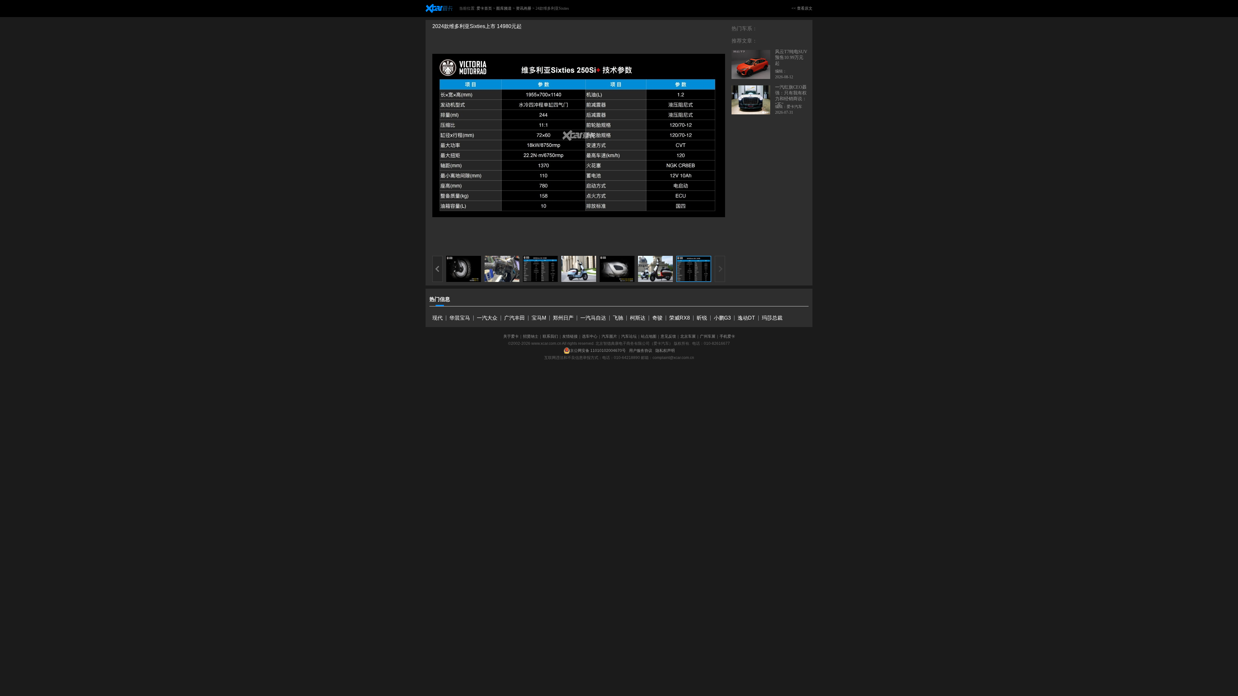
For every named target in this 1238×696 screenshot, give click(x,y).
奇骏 (657, 318)
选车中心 (589, 336)
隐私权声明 (665, 350)
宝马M (539, 318)
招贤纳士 (530, 336)
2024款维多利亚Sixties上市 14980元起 (477, 26)
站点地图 (648, 336)
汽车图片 (609, 336)
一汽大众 (487, 318)
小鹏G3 (722, 318)
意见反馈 (668, 336)
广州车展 (707, 336)
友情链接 (570, 336)
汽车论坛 (629, 336)
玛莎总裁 (772, 318)
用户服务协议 (640, 350)
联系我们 (550, 336)
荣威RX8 (679, 318)
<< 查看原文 (801, 8)
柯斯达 (637, 318)
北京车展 (688, 336)
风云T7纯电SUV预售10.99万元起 (791, 57)
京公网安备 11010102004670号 (598, 350)
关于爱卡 (511, 336)
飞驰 (618, 318)
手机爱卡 (727, 336)
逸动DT (746, 318)
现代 (437, 318)
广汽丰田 (514, 318)
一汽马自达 (593, 318)
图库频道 (504, 8)
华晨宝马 (459, 318)
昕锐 (702, 318)
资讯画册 (523, 8)
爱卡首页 (484, 8)
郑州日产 (563, 318)
